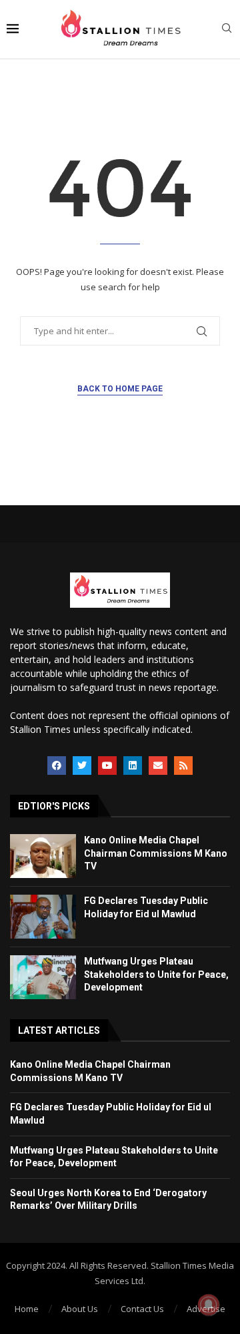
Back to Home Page (120, 388)
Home (27, 1309)
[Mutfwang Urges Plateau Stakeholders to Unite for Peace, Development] (43, 977)
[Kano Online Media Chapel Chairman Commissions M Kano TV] (43, 856)
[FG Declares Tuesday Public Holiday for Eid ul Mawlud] (43, 917)
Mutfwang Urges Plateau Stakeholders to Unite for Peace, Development (156, 974)
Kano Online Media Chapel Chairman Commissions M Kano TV (155, 853)
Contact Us (142, 1309)
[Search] (226, 29)
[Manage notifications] (208, 1304)
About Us (79, 1309)
